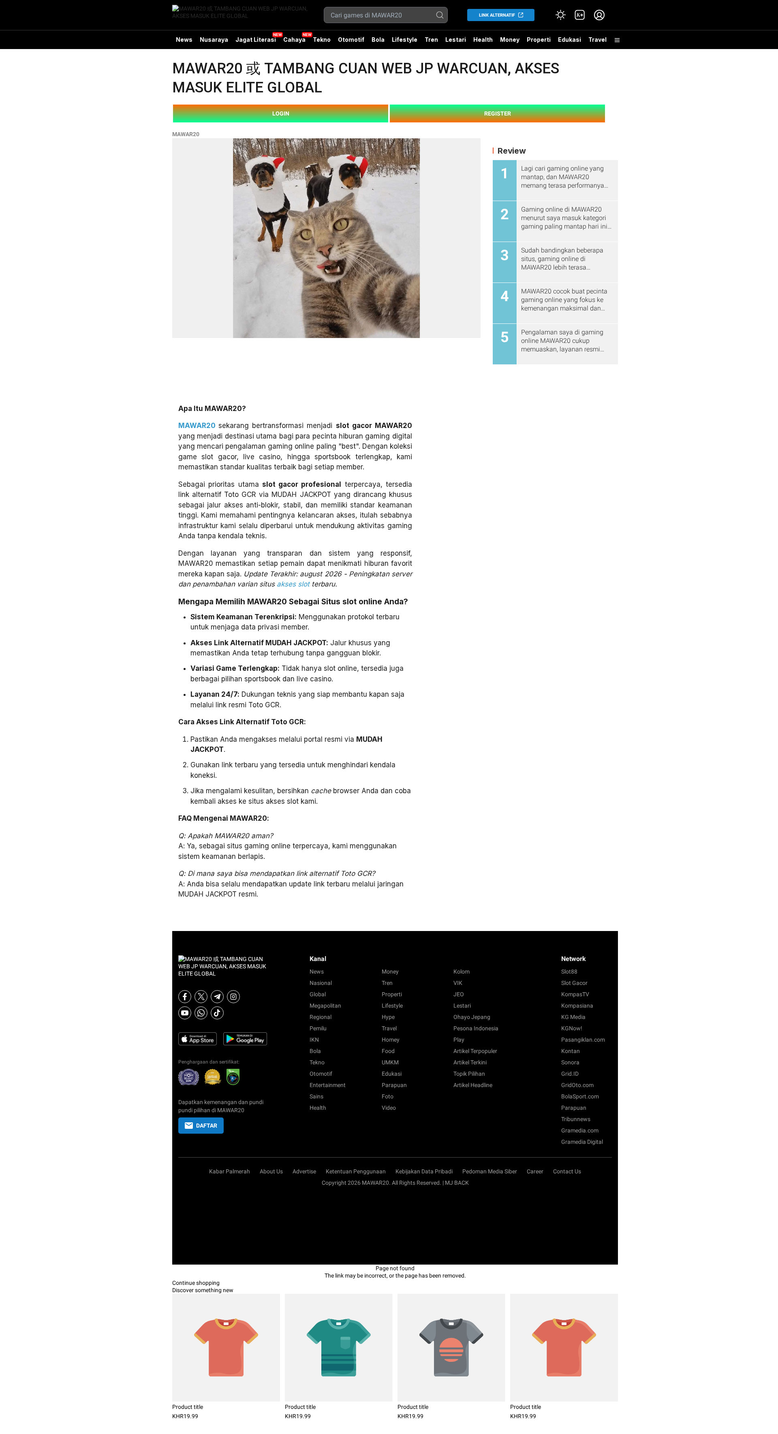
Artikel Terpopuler (475, 1051)
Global (318, 994)
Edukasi (569, 39)
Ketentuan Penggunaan (356, 1171)
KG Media (573, 1017)
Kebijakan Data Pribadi (424, 1171)
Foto (387, 1096)
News (184, 39)
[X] (200, 996)
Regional (320, 1017)
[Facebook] (184, 996)
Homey (391, 1039)
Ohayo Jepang (471, 1017)
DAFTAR (206, 1125)
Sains (316, 1096)
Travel (597, 39)
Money (509, 39)
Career (535, 1171)
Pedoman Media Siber (489, 1171)
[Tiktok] (217, 1012)
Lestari (456, 42)
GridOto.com (577, 1085)
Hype (388, 1017)
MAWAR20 (185, 134)
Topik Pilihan (469, 1073)
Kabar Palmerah (229, 1171)
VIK (457, 983)
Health (483, 39)
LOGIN (280, 113)
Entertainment (328, 1085)
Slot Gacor (574, 983)
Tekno (322, 39)
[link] (579, 15)
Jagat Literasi (255, 39)
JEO (458, 994)
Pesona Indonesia (475, 1028)
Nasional (321, 983)
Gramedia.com (579, 1130)
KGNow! (571, 1028)
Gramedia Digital (582, 1142)
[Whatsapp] (200, 1012)
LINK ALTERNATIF (497, 15)
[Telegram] (217, 996)
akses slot (293, 584)
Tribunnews (575, 1119)
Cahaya (294, 39)
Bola (378, 39)
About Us (271, 1171)
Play (458, 1039)
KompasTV (575, 994)
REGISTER (497, 113)
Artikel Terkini (470, 1062)
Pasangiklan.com (583, 1039)
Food (388, 1051)
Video (389, 1107)
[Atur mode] (560, 15)
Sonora (570, 1062)
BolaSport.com (580, 1096)
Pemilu (318, 1028)
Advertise (304, 1171)
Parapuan (394, 1085)
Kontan (570, 1051)
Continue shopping (196, 1283)
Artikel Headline (472, 1085)
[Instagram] (233, 996)
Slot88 (569, 971)
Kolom (461, 971)
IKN (314, 1039)
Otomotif (351, 39)
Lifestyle (404, 39)
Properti (539, 39)
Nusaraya (214, 39)
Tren (431, 39)
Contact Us (567, 1171)
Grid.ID (570, 1073)
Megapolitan (325, 1005)
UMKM (390, 1062)
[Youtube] (184, 1012)
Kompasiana (577, 1005)
